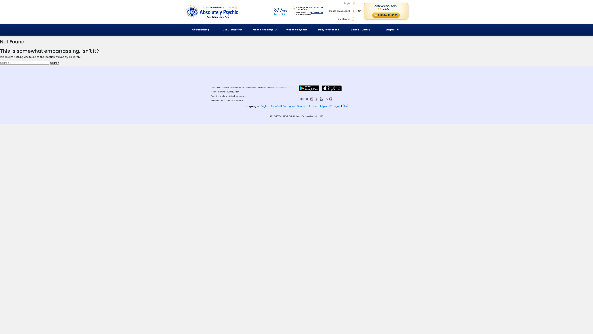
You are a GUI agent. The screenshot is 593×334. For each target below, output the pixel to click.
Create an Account (339, 11)
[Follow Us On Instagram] (316, 98)
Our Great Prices (232, 29)
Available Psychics (296, 29)
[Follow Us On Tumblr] (330, 98)
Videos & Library (360, 29)
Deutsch (302, 106)
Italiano (313, 106)
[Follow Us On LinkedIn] (326, 98)
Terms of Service (235, 100)
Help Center (343, 19)
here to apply (240, 96)
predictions (317, 12)
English (265, 106)
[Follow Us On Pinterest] (311, 98)
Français (335, 106)
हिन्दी (346, 106)
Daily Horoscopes (328, 29)
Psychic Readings (262, 29)
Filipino (324, 106)
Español (276, 106)
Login (347, 3)
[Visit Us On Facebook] (302, 98)
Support (390, 29)
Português (289, 106)
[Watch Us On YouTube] (321, 98)
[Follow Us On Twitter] (306, 98)
